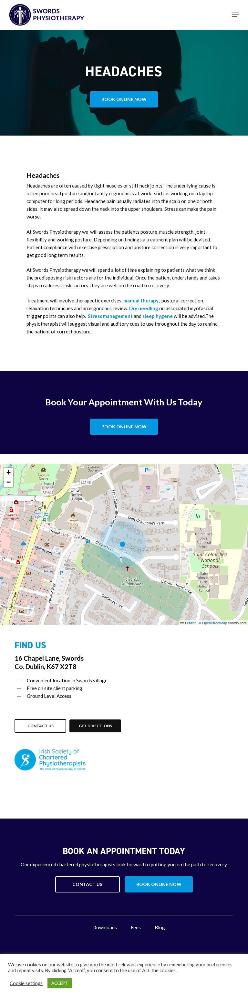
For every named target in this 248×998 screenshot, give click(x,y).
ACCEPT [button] (59, 983)
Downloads (104, 927)
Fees (136, 927)
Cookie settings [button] (26, 983)
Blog (160, 927)
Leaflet (190, 622)
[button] (235, 15)
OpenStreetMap (214, 622)
